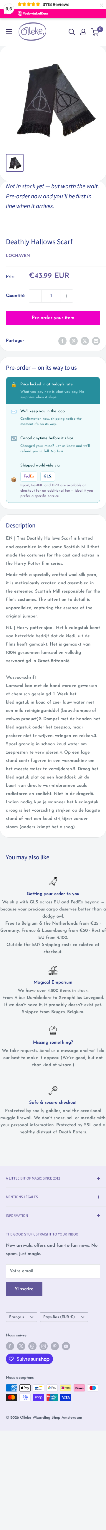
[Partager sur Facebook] (62, 341)
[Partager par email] (96, 341)
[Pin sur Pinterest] (73, 341)
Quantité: (15, 296)
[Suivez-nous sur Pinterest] (55, 1346)
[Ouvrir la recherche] (72, 32)
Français (16, 1317)
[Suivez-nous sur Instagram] (43, 1346)
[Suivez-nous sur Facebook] (10, 1346)
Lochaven (18, 256)
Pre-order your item (53, 318)
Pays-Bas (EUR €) (59, 1317)
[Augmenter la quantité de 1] (66, 296)
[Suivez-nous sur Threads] (32, 1346)
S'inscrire (24, 1289)
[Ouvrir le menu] (9, 31)
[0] (95, 32)
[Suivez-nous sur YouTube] (66, 1346)
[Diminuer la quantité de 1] (35, 296)
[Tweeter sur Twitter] (85, 341)
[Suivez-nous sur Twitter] (21, 1346)
